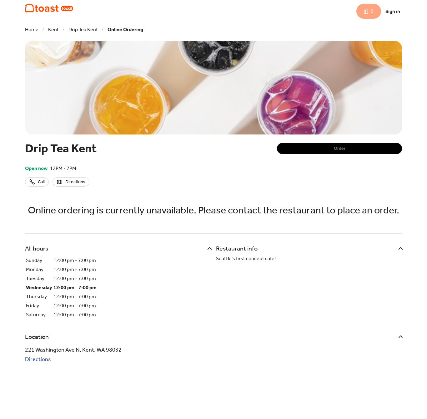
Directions (38, 359)
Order (339, 148)
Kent (53, 29)
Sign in (392, 11)
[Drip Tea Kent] (49, 8)
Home (31, 29)
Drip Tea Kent (83, 29)
